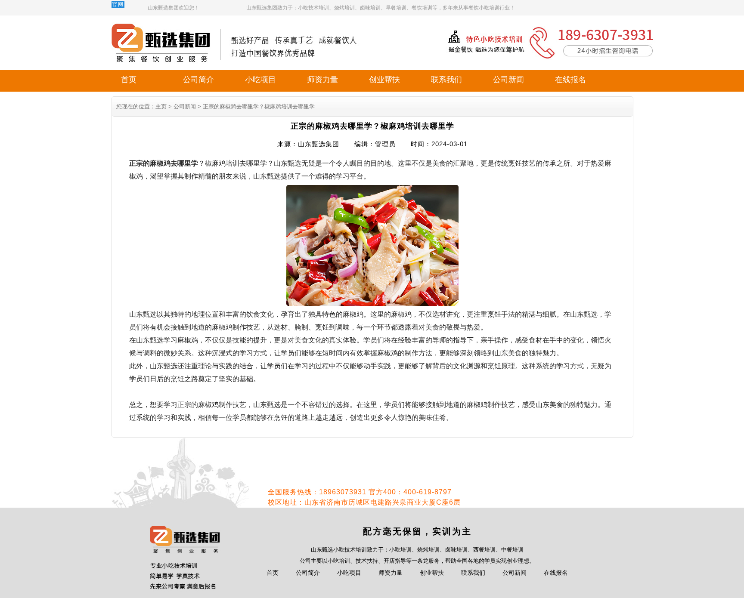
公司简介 (198, 79)
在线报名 (570, 79)
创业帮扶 (384, 79)
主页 (161, 106)
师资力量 (322, 79)
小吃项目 (260, 79)
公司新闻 (508, 79)
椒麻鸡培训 (222, 163)
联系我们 (446, 79)
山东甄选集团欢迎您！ (173, 8)
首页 (128, 79)
